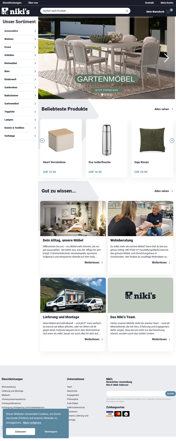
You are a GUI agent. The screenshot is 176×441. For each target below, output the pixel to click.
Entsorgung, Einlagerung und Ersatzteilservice (23, 408)
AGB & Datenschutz (76, 408)
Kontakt (149, 2)
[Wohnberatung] (140, 219)
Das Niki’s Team (122, 318)
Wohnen (8, 39)
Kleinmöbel (10, 63)
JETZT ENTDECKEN (107, 90)
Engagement (73, 396)
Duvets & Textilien (14, 127)
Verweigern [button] (51, 431)
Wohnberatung (121, 241)
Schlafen (9, 55)
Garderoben (10, 87)
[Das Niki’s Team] (140, 296)
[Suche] (127, 11)
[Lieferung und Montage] (73, 296)
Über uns (33, 2)
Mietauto (6, 396)
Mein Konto (167, 2)
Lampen (8, 119)
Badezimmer (11, 95)
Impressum (72, 412)
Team (69, 387)
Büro (7, 71)
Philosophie (72, 400)
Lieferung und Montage (61, 318)
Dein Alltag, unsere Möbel (63, 241)
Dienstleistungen (12, 2)
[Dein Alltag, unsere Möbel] (73, 219)
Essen (7, 47)
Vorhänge (9, 135)
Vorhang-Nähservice (11, 404)
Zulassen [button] (20, 431)
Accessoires (11, 31)
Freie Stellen (72, 404)
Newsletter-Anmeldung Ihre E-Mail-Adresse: (119, 384)
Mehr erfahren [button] (32, 422)
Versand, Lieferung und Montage (77, 418)
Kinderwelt (10, 79)
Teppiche (9, 111)
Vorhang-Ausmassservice (13, 400)
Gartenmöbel (11, 103)
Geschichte (72, 392)
